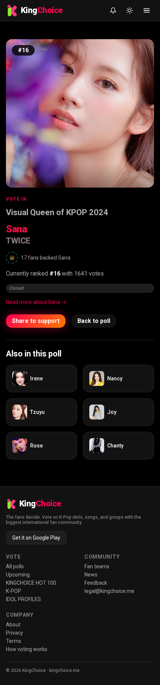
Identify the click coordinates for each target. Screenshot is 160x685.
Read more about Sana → (36, 302)
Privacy (14, 633)
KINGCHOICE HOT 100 (31, 583)
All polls (15, 566)
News (90, 575)
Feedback (95, 583)
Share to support (36, 320)
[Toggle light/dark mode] (129, 10)
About (13, 625)
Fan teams (96, 566)
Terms (13, 641)
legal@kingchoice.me (109, 591)
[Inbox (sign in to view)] (113, 10)
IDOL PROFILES (23, 599)
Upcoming (18, 575)
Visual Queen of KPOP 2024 (57, 212)
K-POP (13, 591)
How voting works (26, 649)
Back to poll (93, 320)
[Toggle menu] (146, 10)
